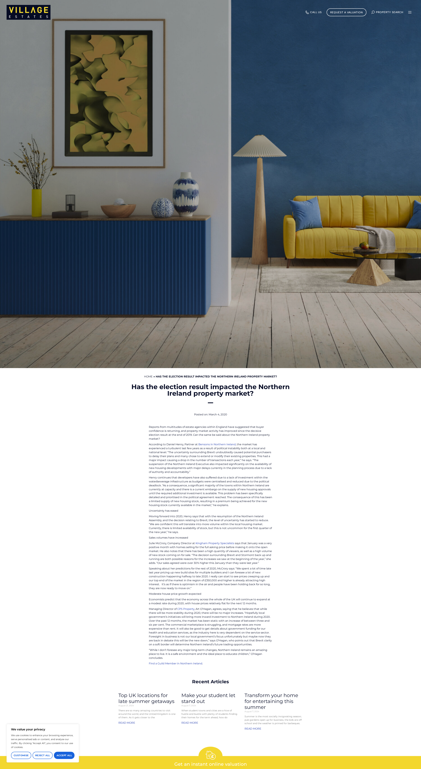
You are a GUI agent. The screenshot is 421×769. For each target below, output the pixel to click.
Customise (21, 755)
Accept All (64, 755)
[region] (43, 743)
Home (148, 376)
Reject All (42, 755)
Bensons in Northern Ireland (217, 444)
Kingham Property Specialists (215, 543)
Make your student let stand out (208, 698)
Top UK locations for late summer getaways (146, 698)
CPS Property (185, 609)
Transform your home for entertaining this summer (271, 701)
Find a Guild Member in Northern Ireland (175, 663)
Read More (126, 722)
